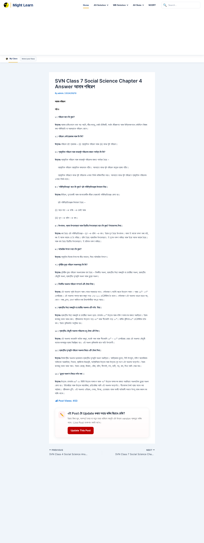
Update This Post (81, 430)
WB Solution (119, 5)
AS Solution (100, 5)
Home (86, 5)
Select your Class (28, 59)
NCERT (152, 5)
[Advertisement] (102, 32)
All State (137, 5)
